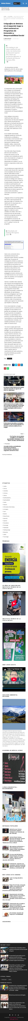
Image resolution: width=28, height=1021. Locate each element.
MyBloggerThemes (14, 1019)
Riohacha (5, 532)
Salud (4, 534)
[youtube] (18, 1015)
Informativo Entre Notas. (9, 507)
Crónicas (5, 493)
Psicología (5, 525)
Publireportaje (6, 530)
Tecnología (5, 536)
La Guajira (10, 16)
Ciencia (5, 488)
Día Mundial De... (7, 497)
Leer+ (4, 511)
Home (5, 16)
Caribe (4, 486)
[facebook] (9, 1015)
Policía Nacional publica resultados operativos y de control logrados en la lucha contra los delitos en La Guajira (14, 425)
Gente (4, 502)
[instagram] (15, 1015)
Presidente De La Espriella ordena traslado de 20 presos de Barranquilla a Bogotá (18, 949)
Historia (5, 504)
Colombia (5, 490)
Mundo (5, 513)
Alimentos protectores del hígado (17, 995)
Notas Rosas (5, 3)
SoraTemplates (13, 1017)
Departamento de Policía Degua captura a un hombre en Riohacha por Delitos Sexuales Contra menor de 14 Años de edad (13, 897)
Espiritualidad (6, 500)
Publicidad (5, 527)
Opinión (5, 520)
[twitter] (12, 1015)
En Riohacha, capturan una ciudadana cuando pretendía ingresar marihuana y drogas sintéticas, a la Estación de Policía (13, 866)
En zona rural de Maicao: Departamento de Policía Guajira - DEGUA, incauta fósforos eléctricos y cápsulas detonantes (12, 857)
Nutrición (5, 518)
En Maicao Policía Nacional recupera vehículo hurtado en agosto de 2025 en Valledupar (14, 389)
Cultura (5, 495)
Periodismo (6, 523)
